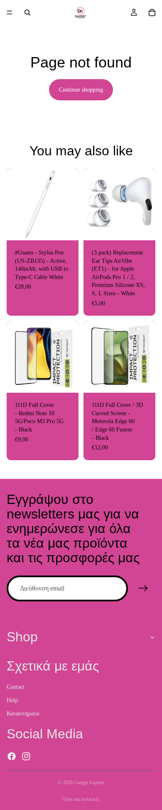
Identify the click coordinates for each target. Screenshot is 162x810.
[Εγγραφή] (143, 588)
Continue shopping (81, 90)
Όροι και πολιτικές (81, 799)
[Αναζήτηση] (27, 12)
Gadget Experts (89, 782)
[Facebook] (12, 756)
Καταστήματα (23, 713)
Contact (16, 687)
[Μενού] (9, 12)
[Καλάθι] (152, 12)
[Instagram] (26, 756)
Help (12, 700)
